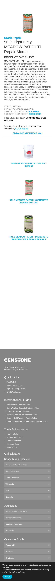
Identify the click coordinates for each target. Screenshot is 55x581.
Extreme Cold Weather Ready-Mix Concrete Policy (27, 421)
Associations (12, 447)
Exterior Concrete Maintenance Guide (22, 415)
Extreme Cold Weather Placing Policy (22, 418)
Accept (7, 577)
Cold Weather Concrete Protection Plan (23, 408)
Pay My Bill (11, 382)
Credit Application (14, 392)
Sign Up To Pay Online (16, 389)
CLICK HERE (32, 111)
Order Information (14, 441)
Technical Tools (13, 444)
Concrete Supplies (13, 10)
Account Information (15, 437)
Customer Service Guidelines (18, 411)
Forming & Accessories (15, 35)
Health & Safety (13, 434)
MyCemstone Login (15, 385)
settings (21, 572)
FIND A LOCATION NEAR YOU (27, 133)
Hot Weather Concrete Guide (18, 405)
